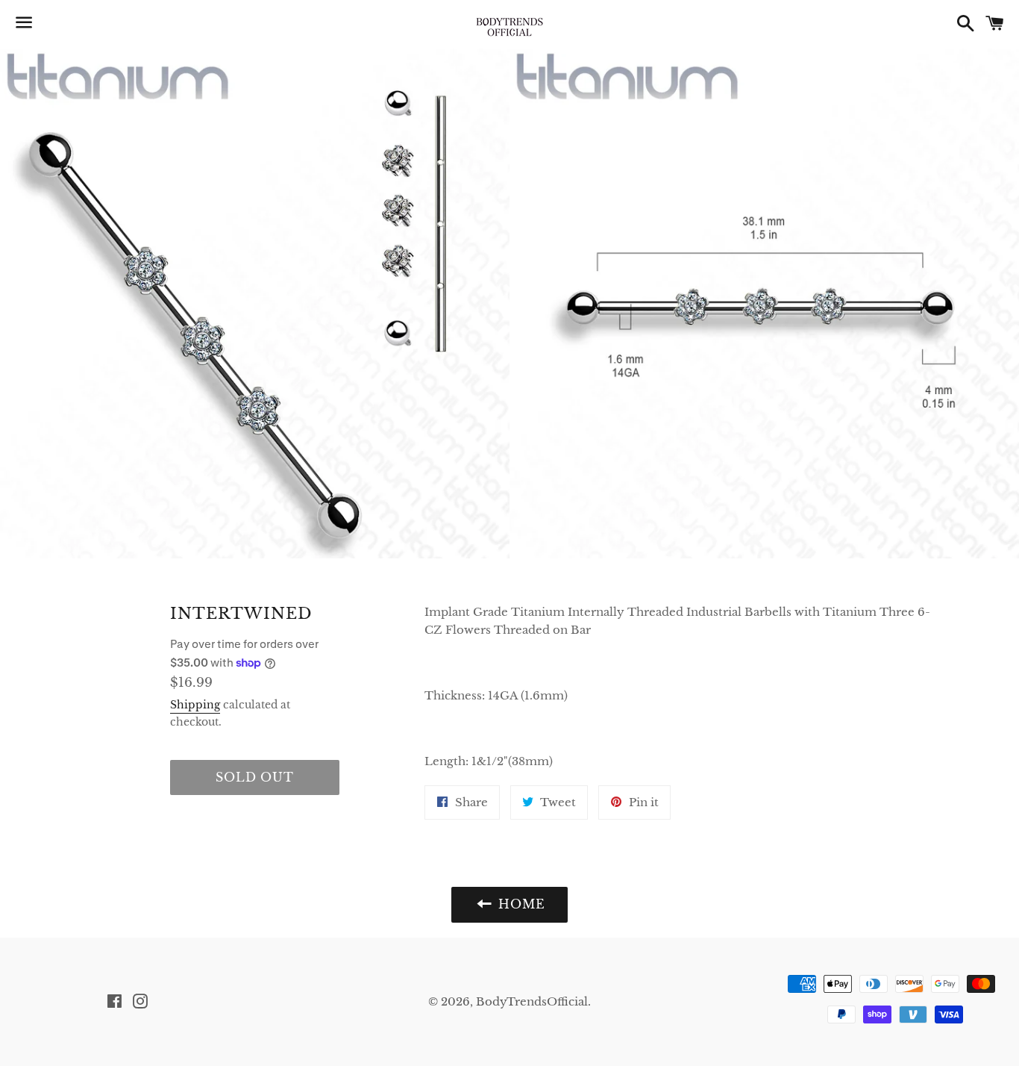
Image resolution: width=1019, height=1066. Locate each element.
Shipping (195, 704)
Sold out (254, 777)
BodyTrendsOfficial (532, 1001)
